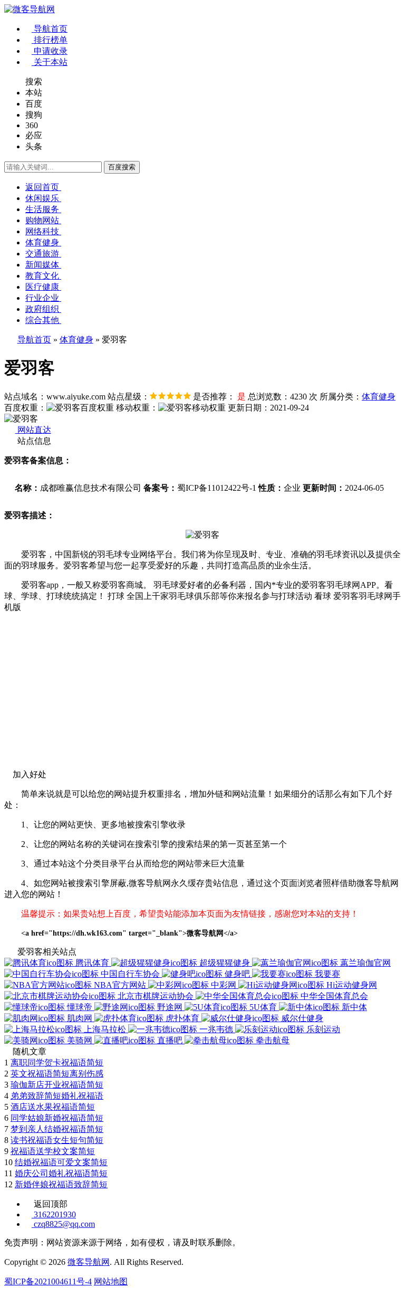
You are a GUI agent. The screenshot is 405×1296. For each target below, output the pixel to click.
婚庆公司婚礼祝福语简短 (61, 1173)
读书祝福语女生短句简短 (57, 1140)
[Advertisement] (202, 695)
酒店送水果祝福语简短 (53, 1106)
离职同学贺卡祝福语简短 (57, 1062)
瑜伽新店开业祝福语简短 (57, 1084)
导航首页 (34, 339)
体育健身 (76, 339)
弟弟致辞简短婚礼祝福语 (57, 1095)
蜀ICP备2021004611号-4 (48, 1281)
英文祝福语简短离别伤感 (57, 1073)
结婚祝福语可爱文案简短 (61, 1162)
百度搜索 (122, 167)
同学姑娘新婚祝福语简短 (57, 1117)
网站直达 (33, 429)
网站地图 (111, 1281)
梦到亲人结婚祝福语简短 (57, 1129)
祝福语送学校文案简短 (53, 1151)
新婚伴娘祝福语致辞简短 (61, 1184)
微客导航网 (89, 1261)
